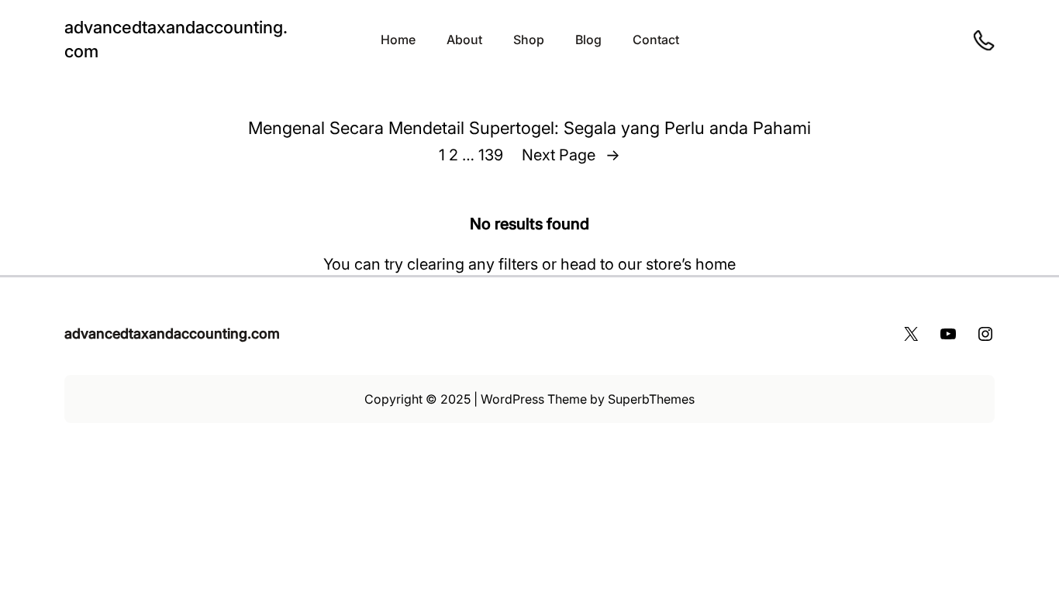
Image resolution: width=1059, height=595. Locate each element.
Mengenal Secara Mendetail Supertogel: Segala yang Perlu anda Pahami (529, 128)
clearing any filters (472, 264)
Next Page (571, 155)
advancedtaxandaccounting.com (172, 333)
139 (490, 155)
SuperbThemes (651, 399)
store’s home (691, 264)
